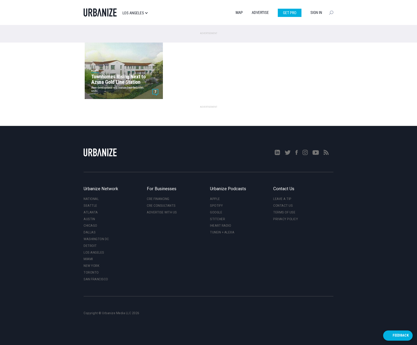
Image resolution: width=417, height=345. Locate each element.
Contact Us (283, 205)
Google (216, 212)
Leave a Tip (282, 199)
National (91, 199)
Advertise (260, 12)
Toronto (91, 272)
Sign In (316, 12)
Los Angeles (133, 13)
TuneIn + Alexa (222, 232)
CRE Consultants (161, 205)
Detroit (90, 246)
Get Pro (289, 12)
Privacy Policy (285, 219)
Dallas (90, 232)
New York (91, 265)
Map (239, 12)
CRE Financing (158, 199)
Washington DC (96, 239)
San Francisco (96, 279)
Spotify (216, 205)
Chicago (90, 225)
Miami (88, 259)
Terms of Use (284, 212)
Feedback (401, 335)
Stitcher (217, 219)
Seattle (90, 205)
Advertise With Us (162, 212)
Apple (215, 199)
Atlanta (91, 212)
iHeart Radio (220, 225)
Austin (89, 219)
